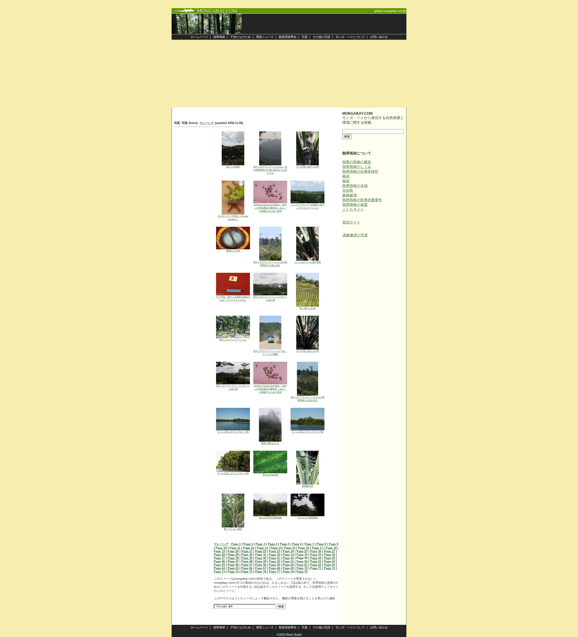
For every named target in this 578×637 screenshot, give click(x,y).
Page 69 (288, 568)
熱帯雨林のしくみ (356, 167)
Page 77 (274, 571)
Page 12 (248, 548)
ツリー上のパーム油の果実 (307, 262)
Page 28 (219, 554)
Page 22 (260, 551)
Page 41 (274, 558)
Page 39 (246, 558)
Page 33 (288, 554)
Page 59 (274, 565)
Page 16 (303, 548)
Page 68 (274, 568)
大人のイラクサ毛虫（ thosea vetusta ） (233, 217)
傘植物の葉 (307, 486)
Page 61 (302, 565)
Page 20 (233, 551)
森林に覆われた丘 (270, 443)
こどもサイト (353, 209)
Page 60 (288, 565)
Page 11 (234, 548)
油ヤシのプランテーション (233, 339)
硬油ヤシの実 (233, 251)
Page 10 (221, 548)
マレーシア (206, 123)
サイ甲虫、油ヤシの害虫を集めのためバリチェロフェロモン (233, 298)
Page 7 (309, 544)
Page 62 (315, 565)
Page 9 (333, 544)
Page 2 (248, 544)
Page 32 (274, 554)
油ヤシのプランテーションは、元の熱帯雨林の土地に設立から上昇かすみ (270, 170)
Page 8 (321, 544)
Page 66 (246, 568)
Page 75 (246, 571)
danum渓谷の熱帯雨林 (270, 517)
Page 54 (329, 561)
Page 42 (288, 558)
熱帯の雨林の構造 (356, 162)
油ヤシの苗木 (233, 167)
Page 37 (219, 558)
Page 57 (246, 565)
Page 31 (260, 554)
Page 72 (329, 568)
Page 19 (219, 551)
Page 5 (284, 544)
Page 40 (260, 558)
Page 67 (260, 568)
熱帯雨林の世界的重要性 (362, 200)
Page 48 (246, 561)
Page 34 (302, 554)
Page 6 (297, 544)
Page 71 (315, 568)
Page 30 (246, 554)
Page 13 (262, 548)
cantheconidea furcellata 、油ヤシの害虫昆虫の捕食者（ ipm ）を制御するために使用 (270, 207)
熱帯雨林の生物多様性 (360, 171)
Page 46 (219, 561)
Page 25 (302, 551)
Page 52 (302, 561)
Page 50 (274, 561)
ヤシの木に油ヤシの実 (307, 167)
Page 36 (329, 554)
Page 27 (329, 551)
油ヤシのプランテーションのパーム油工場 (270, 298)
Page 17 (317, 548)
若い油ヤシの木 (307, 308)
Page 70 (302, 568)
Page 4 (272, 544)
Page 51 (288, 561)
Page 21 (246, 551)
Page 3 (260, 544)
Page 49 (260, 561)
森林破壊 (349, 195)
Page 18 (331, 548)
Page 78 (288, 571)
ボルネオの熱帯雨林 (307, 517)
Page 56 (233, 565)
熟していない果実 (233, 529)
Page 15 (289, 548)
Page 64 (219, 568)
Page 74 (233, 571)
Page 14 (276, 548)
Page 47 (233, 561)
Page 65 (233, 568)
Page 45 (329, 558)
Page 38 (233, 558)
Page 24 (288, 551)
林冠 (346, 176)
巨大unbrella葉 (270, 475)
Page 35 (315, 554)
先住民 (347, 190)
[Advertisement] (289, 73)
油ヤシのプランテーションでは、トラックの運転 (270, 352)
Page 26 (315, 551)
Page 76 (260, 571)
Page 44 (315, 558)
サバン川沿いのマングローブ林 (233, 432)
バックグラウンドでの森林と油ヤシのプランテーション (307, 206)
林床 (346, 181)
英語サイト (351, 222)
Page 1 (236, 544)
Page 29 (233, 554)
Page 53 (315, 561)
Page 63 (329, 565)
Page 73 (219, 571)
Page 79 (302, 571)
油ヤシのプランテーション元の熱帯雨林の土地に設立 (270, 263)
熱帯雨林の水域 (355, 186)
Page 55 (219, 565)
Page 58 (260, 565)
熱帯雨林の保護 (355, 205)
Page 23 (274, 551)
